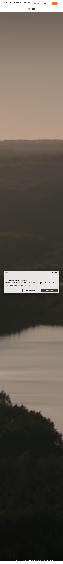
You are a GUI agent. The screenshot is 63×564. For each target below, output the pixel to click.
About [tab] (50, 276)
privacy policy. (28, 285)
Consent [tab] (13, 276)
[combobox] (42, 3)
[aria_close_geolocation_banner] (59, 3)
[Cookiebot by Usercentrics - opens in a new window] (52, 272)
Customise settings (30, 290)
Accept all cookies (49, 290)
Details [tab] (31, 276)
